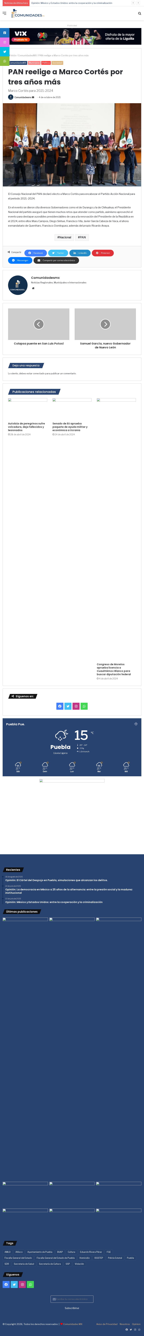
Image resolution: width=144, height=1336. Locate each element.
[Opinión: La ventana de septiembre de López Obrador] (118, 1194)
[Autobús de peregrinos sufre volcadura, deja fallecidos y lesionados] (27, 409)
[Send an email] (33, 97)
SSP (68, 1264)
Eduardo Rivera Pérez (91, 1252)
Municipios (34, 63)
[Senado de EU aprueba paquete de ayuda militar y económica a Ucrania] (72, 409)
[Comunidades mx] (72, 36)
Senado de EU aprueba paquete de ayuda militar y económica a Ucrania (70, 427)
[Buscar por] (139, 15)
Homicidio (85, 1258)
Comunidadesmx (22, 97)
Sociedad (57, 63)
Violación (79, 1264)
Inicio (13, 55)
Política (46, 63)
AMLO (8, 1252)
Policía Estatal (115, 1258)
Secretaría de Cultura (50, 1264)
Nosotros (125, 1324)
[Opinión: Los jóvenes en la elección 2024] (25, 1221)
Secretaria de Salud (24, 1264)
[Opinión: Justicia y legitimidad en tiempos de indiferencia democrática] (25, 1194)
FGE (109, 1252)
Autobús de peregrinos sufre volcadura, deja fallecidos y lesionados (26, 427)
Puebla (130, 1258)
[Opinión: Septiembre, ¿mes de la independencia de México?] (72, 1194)
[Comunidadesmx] (28, 13)
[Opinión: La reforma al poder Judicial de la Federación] (72, 1221)
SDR (7, 1264)
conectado (39, 373)
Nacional (65, 237)
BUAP (60, 1252)
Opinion (136, 1324)
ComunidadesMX (27, 55)
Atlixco (18, 1252)
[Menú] (4, 15)
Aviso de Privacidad (106, 1324)
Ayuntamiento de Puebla (39, 1252)
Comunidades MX (72, 1324)
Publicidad (72, 25)
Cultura (71, 1252)
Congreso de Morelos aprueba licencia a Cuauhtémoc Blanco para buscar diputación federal (114, 669)
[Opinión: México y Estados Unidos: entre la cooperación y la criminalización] (118, 930)
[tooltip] (4, 33)
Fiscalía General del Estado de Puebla (56, 1258)
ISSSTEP (98, 1258)
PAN (83, 237)
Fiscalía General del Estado (18, 1258)
